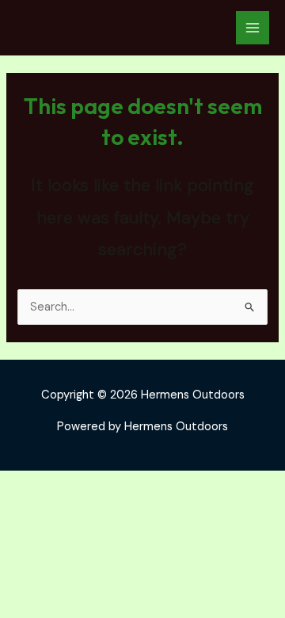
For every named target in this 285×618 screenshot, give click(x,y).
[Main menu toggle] (252, 27)
